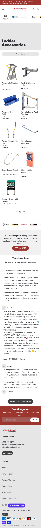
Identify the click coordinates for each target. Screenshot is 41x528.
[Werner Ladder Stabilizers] (30, 129)
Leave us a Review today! (20, 401)
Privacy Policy (7, 474)
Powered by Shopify (7, 525)
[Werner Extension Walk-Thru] (11, 129)
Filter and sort (20, 54)
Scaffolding (6, 492)
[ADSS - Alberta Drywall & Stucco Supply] (20, 9)
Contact (5, 462)
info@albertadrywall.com (20, 3)
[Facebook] (6, 505)
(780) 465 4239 (28, 2)
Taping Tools (7, 486)
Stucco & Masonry (9, 499)
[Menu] (4, 9)
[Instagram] (3, 505)
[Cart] (37, 9)
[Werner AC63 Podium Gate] (11, 71)
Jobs (4, 468)
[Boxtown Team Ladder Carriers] (11, 187)
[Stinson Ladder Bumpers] (30, 158)
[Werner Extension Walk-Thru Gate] (30, 100)
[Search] (32, 9)
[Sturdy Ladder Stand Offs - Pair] (11, 158)
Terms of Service (8, 480)
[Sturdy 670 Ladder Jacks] (30, 71)
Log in (5, 514)
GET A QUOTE (20, 248)
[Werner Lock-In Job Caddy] (11, 100)
